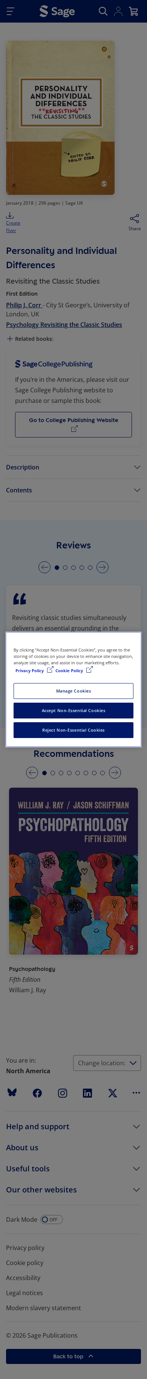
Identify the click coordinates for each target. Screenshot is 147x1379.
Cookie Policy (69, 670)
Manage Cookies (73, 691)
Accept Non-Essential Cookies (74, 710)
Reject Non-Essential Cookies (73, 730)
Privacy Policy (30, 670)
